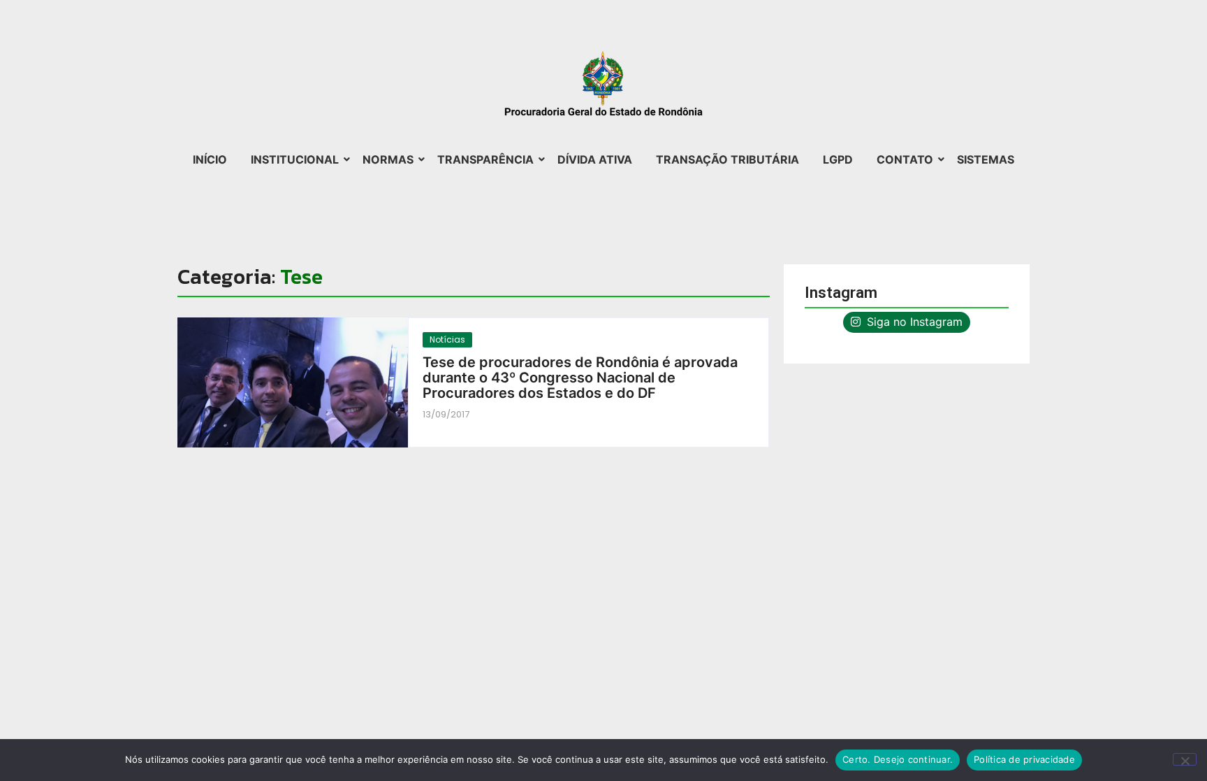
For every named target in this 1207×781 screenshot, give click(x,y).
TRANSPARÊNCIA (485, 159)
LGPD (838, 159)
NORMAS (388, 159)
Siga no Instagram (913, 322)
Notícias (447, 339)
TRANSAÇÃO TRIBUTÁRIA (727, 159)
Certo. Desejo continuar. (897, 759)
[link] (292, 382)
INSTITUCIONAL (295, 159)
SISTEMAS (985, 159)
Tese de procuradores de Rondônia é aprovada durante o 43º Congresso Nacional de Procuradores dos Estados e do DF (580, 377)
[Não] (1185, 759)
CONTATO (905, 159)
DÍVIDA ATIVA (594, 159)
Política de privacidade (1024, 759)
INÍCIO (210, 159)
